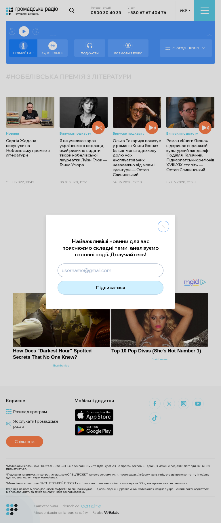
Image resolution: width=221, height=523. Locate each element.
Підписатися (110, 287)
